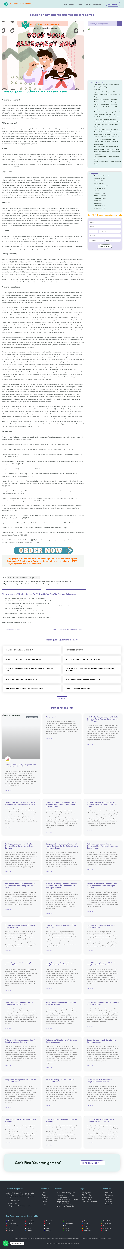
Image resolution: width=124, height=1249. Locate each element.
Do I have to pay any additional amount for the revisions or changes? (90, 669)
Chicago (31, 578)
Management (97, 193)
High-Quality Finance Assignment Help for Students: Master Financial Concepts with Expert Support (107, 94)
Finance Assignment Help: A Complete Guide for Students (19, 964)
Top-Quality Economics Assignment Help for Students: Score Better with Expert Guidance (102, 886)
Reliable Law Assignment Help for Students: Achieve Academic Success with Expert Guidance (102, 846)
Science (96, 200)
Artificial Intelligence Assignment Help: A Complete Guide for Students (20, 1041)
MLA (9, 578)
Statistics (96, 203)
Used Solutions (98, 208)
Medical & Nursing (99, 195)
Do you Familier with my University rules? (22, 679)
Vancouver (23, 578)
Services (71, 4)
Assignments (97, 178)
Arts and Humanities (99, 175)
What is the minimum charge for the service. (83, 679)
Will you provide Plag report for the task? (83, 659)
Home (65, 4)
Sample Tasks (97, 4)
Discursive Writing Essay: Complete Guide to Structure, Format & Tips (20, 766)
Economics (97, 180)
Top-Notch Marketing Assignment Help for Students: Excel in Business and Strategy (21, 803)
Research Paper (98, 198)
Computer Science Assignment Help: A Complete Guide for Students (60, 964)
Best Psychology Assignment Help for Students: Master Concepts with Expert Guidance (19, 846)
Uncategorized (98, 205)
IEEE (37, 578)
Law (95, 190)
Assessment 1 (97, 89)
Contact (88, 4)
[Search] (119, 23)
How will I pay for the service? (78, 689)
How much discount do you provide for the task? (25, 689)
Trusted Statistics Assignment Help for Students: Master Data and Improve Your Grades (102, 804)
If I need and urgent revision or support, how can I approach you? (29, 669)
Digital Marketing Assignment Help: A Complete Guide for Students (101, 964)
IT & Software (98, 188)
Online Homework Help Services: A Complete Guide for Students (99, 1081)
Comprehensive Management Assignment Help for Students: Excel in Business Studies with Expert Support (107, 124)
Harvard (15, 578)
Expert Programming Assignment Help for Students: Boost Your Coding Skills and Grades (20, 886)
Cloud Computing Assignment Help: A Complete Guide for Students (19, 1003)
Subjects (81, 4)
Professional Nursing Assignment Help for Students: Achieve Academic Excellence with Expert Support (106, 141)
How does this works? (74, 650)
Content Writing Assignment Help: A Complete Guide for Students (100, 1120)
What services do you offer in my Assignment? (23, 659)
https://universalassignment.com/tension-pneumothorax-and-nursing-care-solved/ (30, 584)
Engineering (97, 183)
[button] (112, 4)
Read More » (8, 790)
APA (4, 578)
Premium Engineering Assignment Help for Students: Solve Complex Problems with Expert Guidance (107, 107)
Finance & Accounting (100, 185)
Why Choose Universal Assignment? (19, 650)
